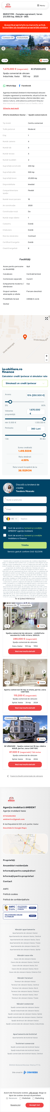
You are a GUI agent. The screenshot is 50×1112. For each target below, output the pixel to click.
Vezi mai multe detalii (25, 651)
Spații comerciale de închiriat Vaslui (25, 1047)
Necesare (13, 1098)
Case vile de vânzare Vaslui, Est (25, 965)
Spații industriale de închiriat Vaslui (25, 1050)
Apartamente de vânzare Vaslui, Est (25, 946)
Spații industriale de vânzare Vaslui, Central (25, 1017)
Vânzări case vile (25, 955)
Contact (7, 881)
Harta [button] (45, 60)
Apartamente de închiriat (25, 1034)
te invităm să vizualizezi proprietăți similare (25, 27)
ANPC (6, 889)
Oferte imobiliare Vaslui (14, 115)
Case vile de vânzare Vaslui (25, 959)
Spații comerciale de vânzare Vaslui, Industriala (25, 1024)
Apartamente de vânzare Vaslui (25, 933)
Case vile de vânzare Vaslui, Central (25, 962)
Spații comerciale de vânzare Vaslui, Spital (25, 1014)
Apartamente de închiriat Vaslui (25, 1038)
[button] (3, 49)
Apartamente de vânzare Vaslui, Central (25, 936)
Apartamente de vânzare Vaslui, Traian (25, 943)
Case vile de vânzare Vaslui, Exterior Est (25, 972)
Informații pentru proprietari (18, 876)
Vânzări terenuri (25, 978)
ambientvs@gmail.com (14, 819)
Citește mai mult (11, 108)
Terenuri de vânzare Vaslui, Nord (25, 988)
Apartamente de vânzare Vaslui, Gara (25, 940)
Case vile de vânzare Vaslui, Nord (25, 969)
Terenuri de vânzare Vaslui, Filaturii (25, 991)
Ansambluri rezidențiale (15, 865)
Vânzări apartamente (25, 930)
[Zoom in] (47, 356)
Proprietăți (9, 860)
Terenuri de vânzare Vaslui (25, 981)
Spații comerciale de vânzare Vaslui (25, 1007)
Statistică (26, 1098)
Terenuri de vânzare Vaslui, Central (25, 985)
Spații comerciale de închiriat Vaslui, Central (25, 1054)
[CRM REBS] (30, 1072)
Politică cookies (10, 894)
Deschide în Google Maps (15, 828)
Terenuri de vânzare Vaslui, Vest (25, 995)
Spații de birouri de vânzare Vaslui (25, 1021)
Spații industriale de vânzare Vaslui (25, 1011)
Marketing (39, 1098)
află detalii (33, 1093)
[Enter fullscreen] (47, 318)
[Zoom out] (47, 360)
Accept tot (34, 1105)
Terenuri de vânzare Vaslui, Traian (25, 998)
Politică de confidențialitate (16, 899)
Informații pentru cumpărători (19, 871)
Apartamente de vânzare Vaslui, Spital (25, 950)
